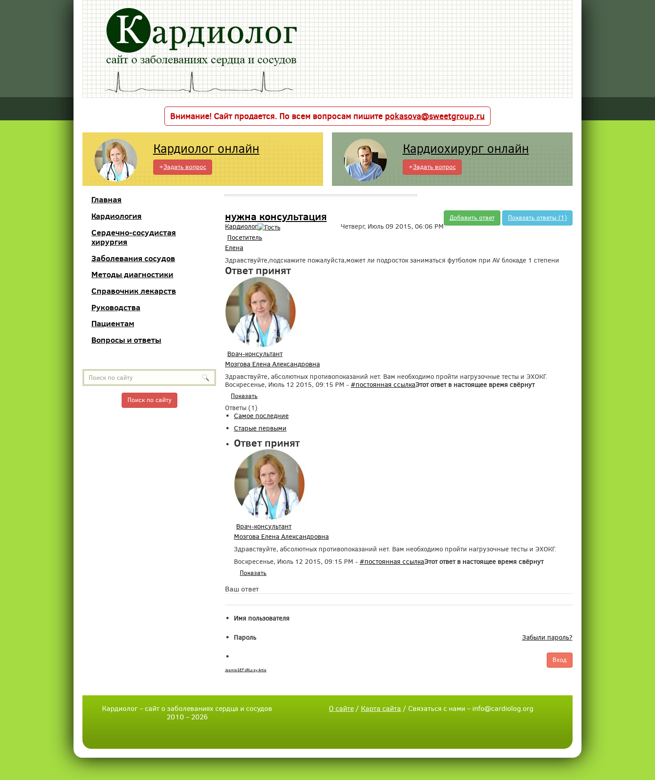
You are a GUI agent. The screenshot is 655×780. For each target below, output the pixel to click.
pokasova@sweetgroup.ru (435, 116)
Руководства (115, 307)
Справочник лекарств (133, 290)
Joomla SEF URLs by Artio (245, 670)
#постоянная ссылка (383, 384)
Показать (244, 396)
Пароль (245, 637)
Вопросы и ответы (126, 339)
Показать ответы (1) (537, 217)
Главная (106, 199)
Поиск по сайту (149, 400)
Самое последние (261, 415)
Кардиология (116, 216)
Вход (560, 660)
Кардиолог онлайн (206, 148)
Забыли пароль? (547, 637)
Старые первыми (260, 428)
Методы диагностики (132, 274)
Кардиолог (241, 226)
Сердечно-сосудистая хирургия (133, 237)
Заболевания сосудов (133, 258)
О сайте (341, 708)
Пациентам (112, 323)
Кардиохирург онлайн (466, 148)
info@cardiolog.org (502, 708)
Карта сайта (381, 708)
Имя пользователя (262, 618)
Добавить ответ (472, 217)
